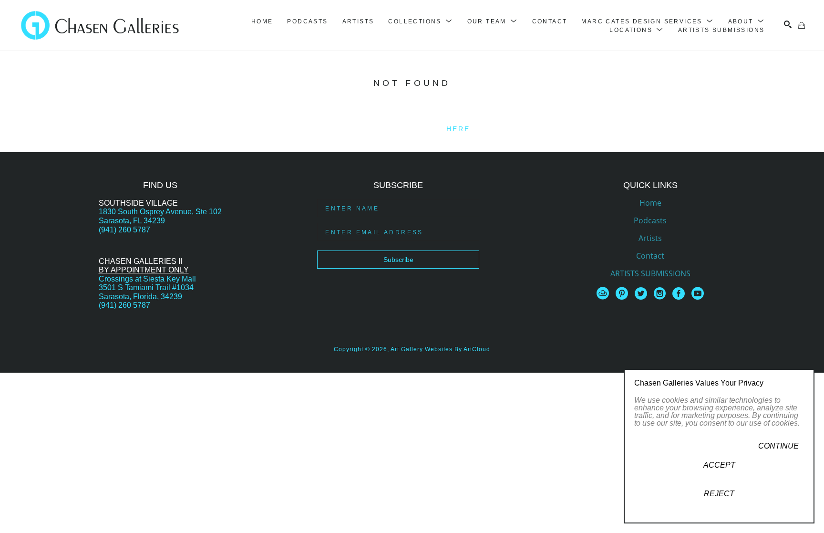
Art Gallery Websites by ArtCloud (440, 349)
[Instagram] (661, 293)
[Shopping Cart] (801, 25)
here (458, 129)
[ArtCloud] (604, 293)
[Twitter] (642, 293)
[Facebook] (680, 293)
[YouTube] (697, 293)
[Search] (788, 24)
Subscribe (398, 259)
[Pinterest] (623, 293)
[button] (420, 21)
